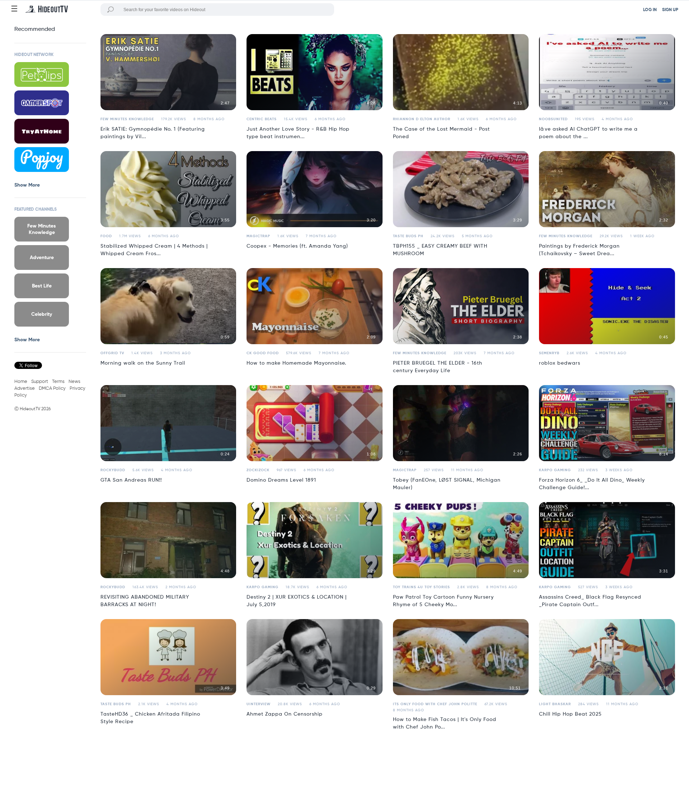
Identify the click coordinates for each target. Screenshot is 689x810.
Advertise (24, 388)
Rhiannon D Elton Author (421, 119)
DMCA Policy (52, 388)
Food (106, 236)
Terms (58, 381)
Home (20, 381)
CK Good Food (263, 353)
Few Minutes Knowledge (127, 119)
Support (39, 381)
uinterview (259, 704)
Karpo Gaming (555, 470)
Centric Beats (262, 119)
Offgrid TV (112, 353)
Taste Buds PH (408, 236)
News (74, 381)
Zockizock (258, 470)
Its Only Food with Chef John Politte (435, 704)
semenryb (549, 353)
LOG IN (650, 10)
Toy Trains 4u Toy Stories (421, 587)
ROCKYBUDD (112, 470)
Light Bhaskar (555, 704)
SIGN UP (670, 10)
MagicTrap (258, 236)
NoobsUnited (553, 119)
